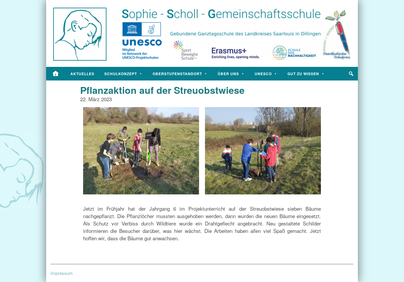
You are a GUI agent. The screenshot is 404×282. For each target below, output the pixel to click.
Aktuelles (82, 73)
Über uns (228, 73)
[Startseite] (55, 73)
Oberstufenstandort (177, 73)
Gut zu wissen (303, 73)
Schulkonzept (120, 73)
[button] (351, 73)
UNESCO (263, 73)
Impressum (62, 273)
